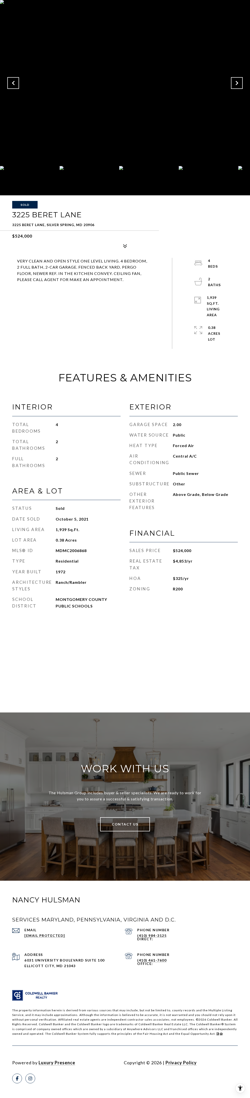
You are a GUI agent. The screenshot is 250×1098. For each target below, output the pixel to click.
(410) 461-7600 (152, 960)
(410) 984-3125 (152, 935)
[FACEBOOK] (17, 1078)
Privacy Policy (181, 1062)
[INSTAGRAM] (30, 1078)
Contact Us (125, 824)
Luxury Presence (57, 1062)
